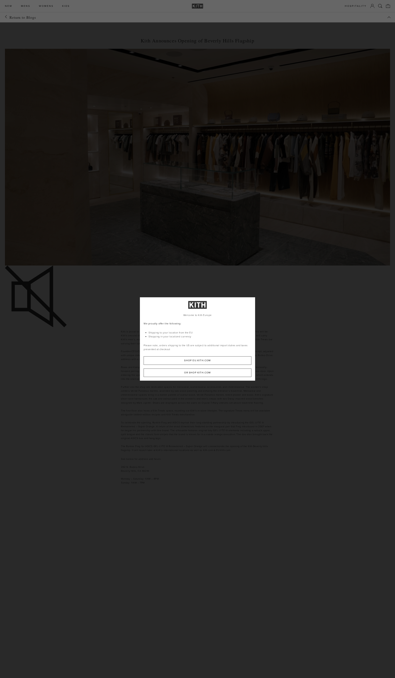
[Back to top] (389, 17)
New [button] (8, 6)
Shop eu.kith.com (197, 360)
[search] (380, 6)
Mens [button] (25, 6)
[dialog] (197, 339)
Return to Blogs (22, 17)
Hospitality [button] (356, 6)
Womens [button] (46, 6)
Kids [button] (66, 6)
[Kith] (197, 6)
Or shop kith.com (197, 373)
